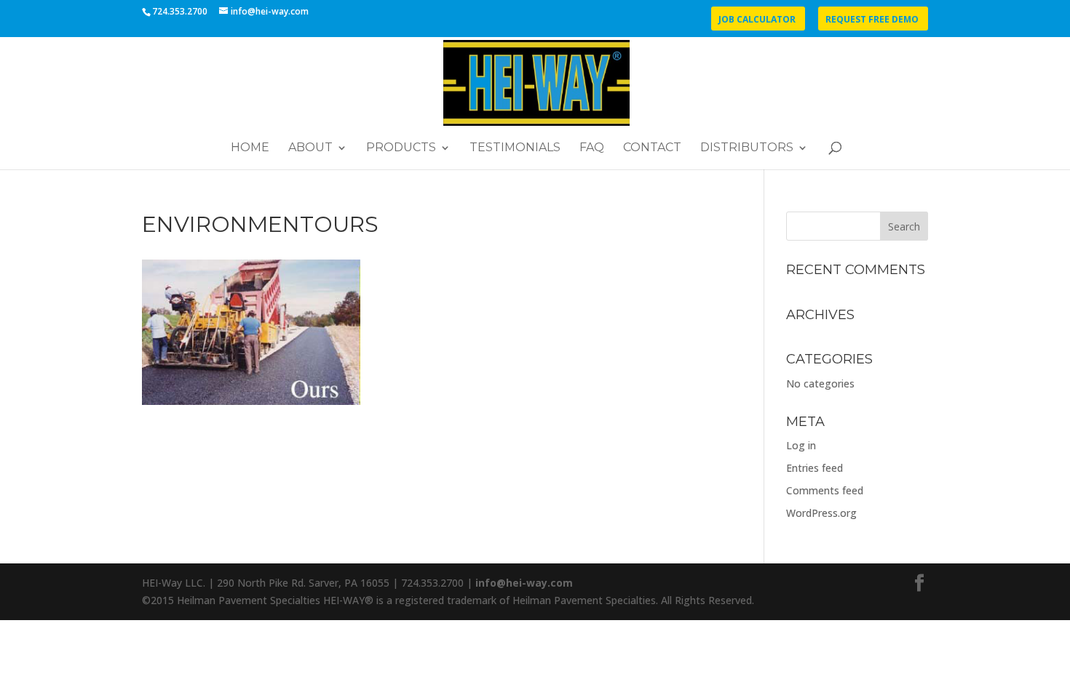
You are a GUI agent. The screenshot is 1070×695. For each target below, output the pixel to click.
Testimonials (514, 148)
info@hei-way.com (524, 583)
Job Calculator (757, 20)
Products (401, 148)
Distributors (746, 148)
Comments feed (824, 490)
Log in (801, 445)
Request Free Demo (872, 20)
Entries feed (814, 468)
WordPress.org (821, 513)
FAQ (591, 148)
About (310, 148)
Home (250, 148)
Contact (652, 148)
